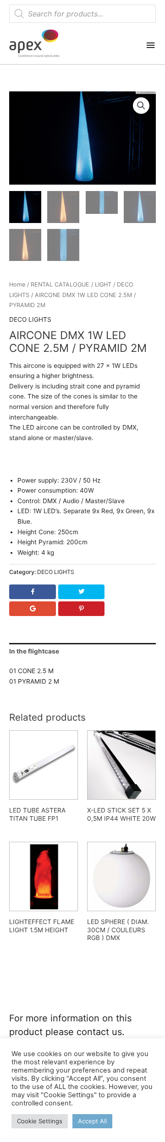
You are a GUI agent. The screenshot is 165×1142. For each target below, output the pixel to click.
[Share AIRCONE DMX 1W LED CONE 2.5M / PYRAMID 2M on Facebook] (32, 591)
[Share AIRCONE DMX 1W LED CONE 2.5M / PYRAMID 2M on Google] (32, 608)
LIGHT (103, 284)
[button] (141, 105)
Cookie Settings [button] (39, 1121)
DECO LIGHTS (30, 319)
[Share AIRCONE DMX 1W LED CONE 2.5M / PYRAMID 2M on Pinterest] (81, 608)
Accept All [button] (92, 1121)
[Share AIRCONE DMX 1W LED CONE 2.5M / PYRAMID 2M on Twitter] (81, 591)
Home (17, 284)
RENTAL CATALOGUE (60, 284)
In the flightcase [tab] (34, 651)
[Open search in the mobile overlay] (82, 14)
